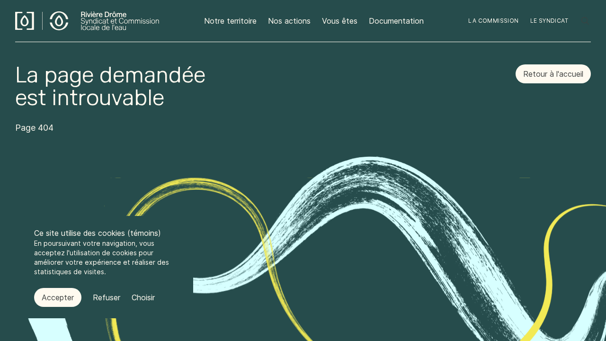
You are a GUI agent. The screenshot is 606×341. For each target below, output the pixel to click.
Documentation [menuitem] (396, 21)
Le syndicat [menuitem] (549, 20)
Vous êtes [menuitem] (339, 21)
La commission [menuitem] (493, 20)
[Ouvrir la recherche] (585, 21)
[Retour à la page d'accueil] (87, 20)
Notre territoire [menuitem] (230, 21)
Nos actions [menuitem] (289, 21)
